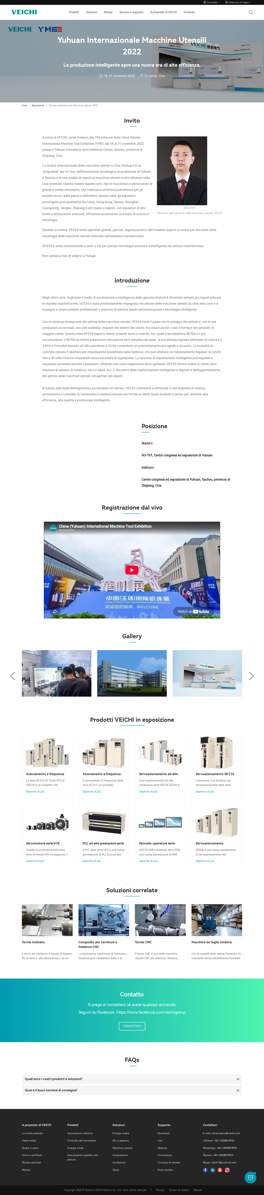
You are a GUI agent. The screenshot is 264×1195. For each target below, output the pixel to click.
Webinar (162, 1148)
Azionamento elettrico (80, 1133)
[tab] (132, 1079)
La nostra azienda (32, 1133)
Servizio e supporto (131, 12)
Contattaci (132, 1026)
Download (163, 1133)
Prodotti (74, 12)
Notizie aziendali (31, 1162)
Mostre (26, 1169)
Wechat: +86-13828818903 (218, 1155)
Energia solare (120, 1133)
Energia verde (75, 1148)
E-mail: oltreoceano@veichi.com (221, 1133)
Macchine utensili (122, 1148)
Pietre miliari (29, 1140)
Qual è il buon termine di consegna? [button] (51, 1090)
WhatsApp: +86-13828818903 (220, 1148)
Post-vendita (165, 1169)
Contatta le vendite (169, 1162)
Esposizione (38, 105)
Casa (24, 105)
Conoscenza (165, 1155)
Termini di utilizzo (179, 1190)
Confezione (118, 1162)
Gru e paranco (120, 1140)
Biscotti (198, 1190)
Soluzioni (91, 12)
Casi (160, 1140)
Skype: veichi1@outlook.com (219, 1162)
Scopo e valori (30, 1148)
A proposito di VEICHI (163, 12)
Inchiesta (189, 12)
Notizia (108, 12)
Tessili (115, 1169)
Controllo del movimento (81, 1140)
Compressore (120, 1155)
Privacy (160, 1190)
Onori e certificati (32, 1155)
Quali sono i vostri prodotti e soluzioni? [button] (53, 1079)
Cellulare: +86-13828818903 (218, 1140)
